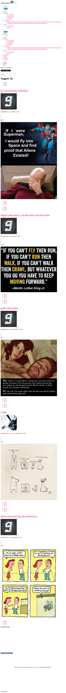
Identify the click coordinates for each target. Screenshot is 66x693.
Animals (9, 21)
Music (48, 21)
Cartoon (24, 21)
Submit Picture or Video (7, 653)
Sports (60, 21)
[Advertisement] (30, 640)
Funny (31, 21)
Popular (6, 39)
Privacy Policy (10, 26)
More (5, 24)
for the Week (10, 14)
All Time (9, 19)
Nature (20, 21)
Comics (35, 21)
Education (44, 23)
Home (5, 37)
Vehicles (21, 23)
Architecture (15, 21)
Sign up (6, 7)
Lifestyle (36, 23)
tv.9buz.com (36, 667)
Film (42, 21)
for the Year (10, 17)
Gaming (9, 23)
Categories (6, 46)
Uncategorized (15, 23)
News (53, 21)
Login (5, 6)
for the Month (10, 16)
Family (39, 21)
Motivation (30, 23)
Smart (39, 23)
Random (6, 55)
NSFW (25, 23)
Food (45, 21)
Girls (27, 21)
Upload (6, 9)
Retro (56, 21)
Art (51, 21)
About (8, 27)
